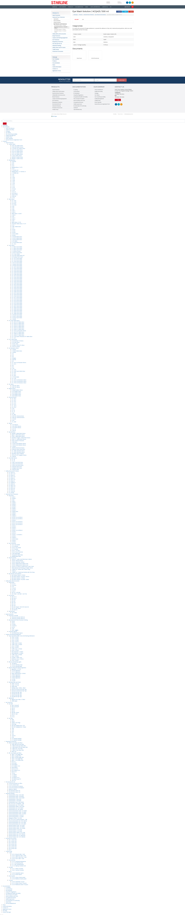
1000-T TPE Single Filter (17, 758)
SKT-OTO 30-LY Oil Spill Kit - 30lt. (16, 803)
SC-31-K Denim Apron (17, 874)
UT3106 (13, 679)
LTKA (13, 628)
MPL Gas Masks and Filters (15, 753)
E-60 (13, 356)
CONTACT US (105, 7)
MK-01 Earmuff (15, 705)
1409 (13, 728)
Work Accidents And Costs (79, 100)
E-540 (13, 413)
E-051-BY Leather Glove (17, 151)
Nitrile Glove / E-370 (16, 222)
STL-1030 (14, 369)
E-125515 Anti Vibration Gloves (19, 445)
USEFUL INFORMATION (95, 7)
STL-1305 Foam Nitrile (17, 281)
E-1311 (13, 184)
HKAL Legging (15, 630)
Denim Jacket (12, 876)
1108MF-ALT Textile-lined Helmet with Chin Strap (23, 572)
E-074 (13, 168)
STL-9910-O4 (12, 488)
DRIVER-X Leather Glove (17, 157)
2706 (13, 737)
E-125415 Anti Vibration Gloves (19, 443)
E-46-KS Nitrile (15, 233)
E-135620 (14, 349)
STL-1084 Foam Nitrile (17, 310)
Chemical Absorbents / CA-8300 (16, 816)
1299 (13, 730)
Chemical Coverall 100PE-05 (18, 618)
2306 (13, 719)
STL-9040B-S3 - (12, 482)
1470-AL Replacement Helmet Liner (20, 563)
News (53, 65)
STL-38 (13, 459)
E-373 (13, 225)
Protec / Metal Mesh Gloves (18, 436)
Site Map (5, 910)
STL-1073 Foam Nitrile (17, 300)
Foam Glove (11, 245)
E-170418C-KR (15, 170)
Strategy (96, 93)
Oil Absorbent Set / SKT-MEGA (16, 809)
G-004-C (13, 497)
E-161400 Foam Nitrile (17, 314)
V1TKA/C (14, 624)
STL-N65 (14, 414)
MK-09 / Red (14, 714)
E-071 (13, 164)
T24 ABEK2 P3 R (15, 777)
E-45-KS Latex (15, 343)
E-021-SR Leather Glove (17, 154)
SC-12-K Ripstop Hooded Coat (19, 865)
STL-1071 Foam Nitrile (17, 297)
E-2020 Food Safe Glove (17, 463)
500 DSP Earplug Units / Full (18, 725)
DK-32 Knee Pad (12, 847)
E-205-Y (13, 210)
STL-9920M (11, 492)
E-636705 (14, 456)
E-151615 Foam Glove (17, 252)
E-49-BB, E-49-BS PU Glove (18, 345)
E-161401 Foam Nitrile (17, 316)
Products (54, 61)
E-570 (13, 420)
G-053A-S (14, 527)
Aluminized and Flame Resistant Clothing (18, 620)
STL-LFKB (14, 202)
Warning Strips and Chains (15, 682)
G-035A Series (15, 539)
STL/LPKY (14, 203)
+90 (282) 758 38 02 (119, 94)
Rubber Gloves (12, 388)
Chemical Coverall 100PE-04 (18, 617)
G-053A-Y (14, 529)
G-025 (13, 500)
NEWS (86, 7)
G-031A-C (14, 533)
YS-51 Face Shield (16, 544)
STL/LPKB (14, 205)
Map (118, 100)
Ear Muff (11, 704)
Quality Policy (98, 100)
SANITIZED (8, 902)
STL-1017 (14, 338)
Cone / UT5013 (15, 647)
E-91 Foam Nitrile (16, 254)
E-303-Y (13, 219)
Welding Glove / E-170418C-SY (19, 171)
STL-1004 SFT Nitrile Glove (18, 326)
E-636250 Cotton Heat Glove (18, 449)
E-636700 (14, 359)
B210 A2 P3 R (15, 769)
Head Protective (57, 22)
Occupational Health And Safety (81, 96)
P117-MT (14, 589)
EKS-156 (13, 605)
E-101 (13, 174)
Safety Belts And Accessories (58, 95)
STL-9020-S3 (12, 475)
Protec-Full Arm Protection (18, 440)
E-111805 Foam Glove (17, 249)
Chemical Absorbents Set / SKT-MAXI (17, 824)
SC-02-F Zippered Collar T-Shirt (19, 855)
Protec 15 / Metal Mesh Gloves (19, 439)
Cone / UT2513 (15, 641)
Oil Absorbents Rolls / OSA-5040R (16, 798)
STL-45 (13, 461)
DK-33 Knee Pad (12, 848)
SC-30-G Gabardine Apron (18, 873)
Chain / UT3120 (15, 685)
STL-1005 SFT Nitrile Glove (18, 328)
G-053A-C (14, 526)
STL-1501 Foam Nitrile (17, 293)
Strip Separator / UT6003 (17, 653)
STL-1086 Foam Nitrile (17, 313)
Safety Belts (11, 582)
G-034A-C (14, 505)
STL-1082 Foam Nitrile (17, 307)
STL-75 (13, 411)
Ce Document (76, 91)
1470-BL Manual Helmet (17, 560)
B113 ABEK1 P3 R (16, 766)
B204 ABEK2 (14, 767)
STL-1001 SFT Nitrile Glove (18, 322)
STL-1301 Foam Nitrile (17, 275)
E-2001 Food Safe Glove (17, 462)
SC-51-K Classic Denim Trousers (19, 883)
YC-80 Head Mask (16, 553)
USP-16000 (14, 612)
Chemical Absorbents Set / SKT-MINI (17, 822)
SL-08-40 (14, 430)
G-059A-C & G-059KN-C (17, 530)
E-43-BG (13, 232)
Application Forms (56, 70)
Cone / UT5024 (15, 650)
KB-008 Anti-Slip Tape (17, 696)
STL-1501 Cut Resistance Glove (19, 380)
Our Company (55, 59)
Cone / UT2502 (15, 638)
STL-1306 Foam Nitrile (17, 283)
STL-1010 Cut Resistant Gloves (19, 330)
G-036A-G (14, 537)
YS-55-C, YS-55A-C (16, 550)
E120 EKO (14, 585)
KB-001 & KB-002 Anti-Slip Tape (19, 689)
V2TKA (13, 627)
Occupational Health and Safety (13, 893)
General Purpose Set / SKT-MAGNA (17, 837)
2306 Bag (14, 724)
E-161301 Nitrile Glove (17, 238)
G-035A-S (14, 540)
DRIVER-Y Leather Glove (17, 158)
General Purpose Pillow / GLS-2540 (17, 832)
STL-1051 (14, 374)
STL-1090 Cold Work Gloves (18, 452)
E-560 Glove (14, 442)
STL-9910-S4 (12, 489)
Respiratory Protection (57, 41)
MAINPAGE (54, 7)
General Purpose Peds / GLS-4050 (17, 825)
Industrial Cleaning (56, 45)
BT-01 (13, 715)
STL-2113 (14, 407)
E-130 (13, 368)
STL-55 (13, 410)
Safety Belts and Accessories (59, 33)
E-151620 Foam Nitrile (17, 265)
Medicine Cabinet (13, 789)
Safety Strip (14, 686)
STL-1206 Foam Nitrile (17, 274)
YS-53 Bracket (15, 546)
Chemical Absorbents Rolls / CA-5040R (18, 811)
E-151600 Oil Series (16, 251)
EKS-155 (13, 604)
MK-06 (13, 711)
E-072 (13, 166)
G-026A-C (14, 504)
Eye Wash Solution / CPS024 (60, 29)
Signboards (11, 698)
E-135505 (14, 319)
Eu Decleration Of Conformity (80, 106)
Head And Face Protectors (89, 14)
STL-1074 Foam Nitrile (17, 301)
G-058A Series (15, 511)
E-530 (13, 408)
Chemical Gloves (12, 397)
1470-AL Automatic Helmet (18, 562)
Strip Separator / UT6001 (17, 651)
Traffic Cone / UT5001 (17, 643)
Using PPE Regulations (11, 892)
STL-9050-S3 (12, 484)
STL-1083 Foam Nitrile (17, 309)
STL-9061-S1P (12, 485)
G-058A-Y (14, 514)
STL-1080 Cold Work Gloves (18, 450)
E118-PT (14, 591)
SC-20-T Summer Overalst (18, 870)
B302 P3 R (14, 771)
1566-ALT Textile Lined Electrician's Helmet (22, 559)
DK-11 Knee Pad (12, 839)
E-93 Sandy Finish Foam (17, 257)
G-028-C (13, 501)
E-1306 (13, 180)
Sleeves (10, 423)
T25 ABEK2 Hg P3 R (16, 779)
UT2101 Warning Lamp (17, 664)
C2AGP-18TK (15, 194)
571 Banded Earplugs (16, 738)
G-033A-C (14, 536)
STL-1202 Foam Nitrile (17, 268)
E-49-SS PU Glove (16, 346)
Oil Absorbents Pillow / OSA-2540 (16, 806)
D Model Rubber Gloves (17, 390)
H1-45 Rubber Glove (16, 391)
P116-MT (14, 588)
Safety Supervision (78, 104)
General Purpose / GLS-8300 (15, 831)
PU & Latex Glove (13, 339)
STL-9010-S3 (12, 472)
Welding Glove (12, 160)
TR (132, 6)
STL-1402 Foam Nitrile (17, 286)
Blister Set (14, 751)
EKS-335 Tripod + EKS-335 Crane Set (20, 607)
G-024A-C (14, 531)
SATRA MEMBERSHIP (11, 903)
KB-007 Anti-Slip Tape (17, 695)
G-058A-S (14, 513)
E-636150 (14, 196)
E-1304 (13, 179)
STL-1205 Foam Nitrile (17, 273)
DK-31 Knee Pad (12, 845)
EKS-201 (13, 601)
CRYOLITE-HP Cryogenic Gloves (19, 455)
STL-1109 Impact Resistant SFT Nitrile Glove (22, 336)
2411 (13, 732)
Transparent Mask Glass (17, 555)
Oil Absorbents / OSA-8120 (15, 799)
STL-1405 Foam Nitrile (17, 290)
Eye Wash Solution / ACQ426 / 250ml (60, 31)
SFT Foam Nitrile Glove (14, 320)
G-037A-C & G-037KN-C (17, 517)
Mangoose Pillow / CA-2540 (15, 818)
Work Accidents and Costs (12, 896)
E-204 (13, 209)
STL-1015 (14, 364)
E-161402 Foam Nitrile (17, 317)
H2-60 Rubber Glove (16, 395)
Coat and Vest (12, 860)
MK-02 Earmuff (15, 706)
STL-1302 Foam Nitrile (17, 277)
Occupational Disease (78, 102)
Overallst (11, 867)
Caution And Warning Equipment (59, 98)
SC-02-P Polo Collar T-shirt (18, 858)
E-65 (13, 361)
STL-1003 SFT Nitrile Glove (18, 325)
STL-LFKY (14, 200)
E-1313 (13, 186)
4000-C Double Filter (16, 756)
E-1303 (13, 177)
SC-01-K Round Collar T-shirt (18, 854)
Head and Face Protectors (58, 17)
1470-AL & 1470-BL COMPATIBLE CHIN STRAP (23, 566)
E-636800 (14, 358)
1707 (13, 734)
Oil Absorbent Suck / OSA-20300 (16, 802)
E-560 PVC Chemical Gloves (18, 417)
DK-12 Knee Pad (12, 841)
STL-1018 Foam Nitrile (17, 261)
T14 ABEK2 (14, 776)
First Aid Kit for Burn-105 (14, 792)
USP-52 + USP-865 (16, 592)
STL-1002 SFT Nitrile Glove (18, 323)
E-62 (13, 365)
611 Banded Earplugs (16, 740)
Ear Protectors (55, 39)
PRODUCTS (70, 7)
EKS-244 (13, 599)
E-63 (13, 367)
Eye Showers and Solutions (60, 24)
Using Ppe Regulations (78, 95)
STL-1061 (14, 375)
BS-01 (10, 850)
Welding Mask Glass (16, 556)
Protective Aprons (13, 631)
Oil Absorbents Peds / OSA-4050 (16, 795)
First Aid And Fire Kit (56, 104)
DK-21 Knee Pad (12, 842)
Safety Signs (14, 701)
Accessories (11, 595)
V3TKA (13, 621)
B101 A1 (14, 761)
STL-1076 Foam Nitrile (17, 304)
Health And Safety (99, 91)
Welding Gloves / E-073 (17, 167)
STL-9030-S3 (12, 478)
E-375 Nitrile (14, 241)
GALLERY (76, 19)
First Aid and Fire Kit (57, 43)
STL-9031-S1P (12, 479)
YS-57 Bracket (15, 549)
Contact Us (55, 68)
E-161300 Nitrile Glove (17, 236)
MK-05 (13, 709)
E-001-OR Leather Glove (17, 145)
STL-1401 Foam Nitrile (17, 284)
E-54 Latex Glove (16, 342)
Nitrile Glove (11, 199)
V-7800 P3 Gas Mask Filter (18, 750)
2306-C (13, 721)
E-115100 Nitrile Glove (17, 242)
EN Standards (9, 890)
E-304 (13, 220)
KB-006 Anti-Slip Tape (17, 693)
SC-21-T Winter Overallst (17, 868)
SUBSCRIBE (122, 80)
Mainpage (54, 57)
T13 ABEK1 (14, 774)
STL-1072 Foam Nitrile (17, 299)
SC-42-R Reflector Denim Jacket (19, 878)
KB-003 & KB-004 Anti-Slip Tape (19, 690)
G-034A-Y (14, 507)
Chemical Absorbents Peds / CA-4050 (17, 812)
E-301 (13, 216)
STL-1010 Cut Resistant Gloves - (19, 362)
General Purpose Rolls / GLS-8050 (16, 826)
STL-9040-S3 (12, 481)
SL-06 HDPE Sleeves (16, 426)
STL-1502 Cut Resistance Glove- (19, 381)
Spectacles (56, 19)
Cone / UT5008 (15, 646)
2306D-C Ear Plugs (16, 722)
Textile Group (55, 49)
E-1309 (13, 183)
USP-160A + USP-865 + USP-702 (19, 594)
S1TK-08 (14, 189)
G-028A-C (14, 502)
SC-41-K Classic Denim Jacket (18, 877)
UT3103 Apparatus (16, 670)
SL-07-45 (14, 429)
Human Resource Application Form (102, 104)
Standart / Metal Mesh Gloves (19, 433)
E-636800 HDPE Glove (17, 468)
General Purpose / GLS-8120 (15, 829)
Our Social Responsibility (100, 96)
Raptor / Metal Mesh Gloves (18, 435)
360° (83, 19)
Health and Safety (10, 129)
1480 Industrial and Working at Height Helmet (22, 568)
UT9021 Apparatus (16, 675)
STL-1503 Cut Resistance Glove (19, 382)
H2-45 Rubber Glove (16, 393)
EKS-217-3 (14, 596)
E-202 (13, 206)
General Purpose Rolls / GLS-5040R (17, 828)
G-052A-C (14, 520)
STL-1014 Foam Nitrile (17, 260)
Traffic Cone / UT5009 (17, 644)
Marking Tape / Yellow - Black (18, 688)
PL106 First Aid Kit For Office (15, 783)
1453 (13, 731)
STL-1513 (14, 404)
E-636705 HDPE (15, 469)
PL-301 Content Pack (14, 784)
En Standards (76, 93)
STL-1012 (14, 244)
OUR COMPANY (62, 7)
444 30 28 (127, 7)
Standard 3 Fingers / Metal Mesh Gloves (21, 437)
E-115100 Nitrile (15, 377)
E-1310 (13, 187)
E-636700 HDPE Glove (17, 466)
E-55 (13, 355)
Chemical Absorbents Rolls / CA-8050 (17, 813)
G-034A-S (14, 542)
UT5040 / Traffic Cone (17, 657)
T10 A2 (13, 773)
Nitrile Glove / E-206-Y (17, 213)
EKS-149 (13, 602)
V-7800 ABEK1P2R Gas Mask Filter (20, 747)
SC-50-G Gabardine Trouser (18, 881)
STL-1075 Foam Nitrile (17, 303)
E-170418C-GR (15, 173)
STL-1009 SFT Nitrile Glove (18, 335)
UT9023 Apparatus (16, 677)
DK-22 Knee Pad (12, 844)
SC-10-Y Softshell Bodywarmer (19, 861)
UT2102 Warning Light (17, 666)
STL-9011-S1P (12, 474)
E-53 (13, 354)
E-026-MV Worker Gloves (17, 147)
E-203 (13, 207)
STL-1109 (14, 378)
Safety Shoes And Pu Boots (58, 91)
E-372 (13, 228)
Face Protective (57, 20)
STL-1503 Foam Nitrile (17, 294)
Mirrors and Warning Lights (15, 662)
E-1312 (13, 197)
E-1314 (13, 190)
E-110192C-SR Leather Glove (18, 148)
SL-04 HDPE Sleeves (16, 427)
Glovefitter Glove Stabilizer (18, 453)
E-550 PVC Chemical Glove (18, 416)
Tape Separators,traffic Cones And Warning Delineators (22, 636)
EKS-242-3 (14, 598)
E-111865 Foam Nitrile (17, 248)
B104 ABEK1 (14, 764)
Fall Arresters (12, 611)
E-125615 (14, 446)
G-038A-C (14, 508)
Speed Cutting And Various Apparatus (17, 667)
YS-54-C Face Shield (16, 547)
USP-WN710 (14, 610)
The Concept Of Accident (79, 98)
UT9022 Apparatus (16, 676)
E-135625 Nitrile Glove (17, 351)
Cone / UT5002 (15, 656)
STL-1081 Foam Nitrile (17, 306)
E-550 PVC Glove (15, 385)
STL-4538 (14, 422)
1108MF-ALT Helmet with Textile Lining (21, 569)
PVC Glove (11, 384)
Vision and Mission (10, 128)
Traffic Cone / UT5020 (17, 649)
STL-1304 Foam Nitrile (17, 280)
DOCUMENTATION (79, 7)
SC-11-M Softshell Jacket (17, 863)
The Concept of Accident (11, 894)
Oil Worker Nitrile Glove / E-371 (19, 223)
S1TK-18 (14, 192)
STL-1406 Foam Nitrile (17, 291)
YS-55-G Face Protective (17, 552)
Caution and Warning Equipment (59, 37)
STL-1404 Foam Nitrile (17, 288)
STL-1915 (14, 401)
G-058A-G (14, 516)
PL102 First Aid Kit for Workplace (16, 787)
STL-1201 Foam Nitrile (17, 267)
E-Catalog (76, 89)
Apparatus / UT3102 (16, 669)
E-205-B (13, 212)
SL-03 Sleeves (15, 424)
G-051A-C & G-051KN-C (17, 521)
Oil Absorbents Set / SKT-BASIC (16, 808)
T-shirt (10, 852)
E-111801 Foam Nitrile (17, 247)
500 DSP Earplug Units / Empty (19, 727)
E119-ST (13, 583)
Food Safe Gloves (13, 458)
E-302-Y (13, 218)
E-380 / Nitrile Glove (16, 226)
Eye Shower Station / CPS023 (60, 25)
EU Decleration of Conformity (13, 900)
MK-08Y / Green (15, 712)
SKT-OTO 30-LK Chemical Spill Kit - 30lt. (18, 819)
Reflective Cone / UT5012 (17, 659)
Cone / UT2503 (15, 640)
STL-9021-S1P (12, 476)
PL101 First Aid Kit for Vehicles (16, 786)
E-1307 (13, 181)
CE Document (9, 889)
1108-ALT (14, 570)
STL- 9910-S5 (12, 491)
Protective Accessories (57, 51)
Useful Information (56, 66)
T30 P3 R (14, 780)
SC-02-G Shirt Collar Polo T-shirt (19, 857)
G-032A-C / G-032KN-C (17, 534)
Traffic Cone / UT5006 (17, 654)
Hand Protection (56, 15)
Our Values (97, 95)
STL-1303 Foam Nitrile (17, 278)
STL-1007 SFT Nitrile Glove (18, 332)
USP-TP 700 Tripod (16, 608)
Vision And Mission (99, 89)
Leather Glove (12, 144)
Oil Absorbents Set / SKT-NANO (16, 805)
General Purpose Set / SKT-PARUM (17, 834)
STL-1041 (14, 372)
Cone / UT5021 (15, 660)
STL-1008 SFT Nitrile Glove (18, 333)
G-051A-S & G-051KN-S (17, 523)
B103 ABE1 (14, 763)
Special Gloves (12, 432)
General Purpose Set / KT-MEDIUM (17, 835)
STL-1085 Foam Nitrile (17, 312)
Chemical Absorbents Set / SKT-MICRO (18, 821)
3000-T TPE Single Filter (17, 754)
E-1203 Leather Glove (17, 155)
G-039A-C (14, 510)
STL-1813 (14, 398)
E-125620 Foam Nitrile (17, 264)
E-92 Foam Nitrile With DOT (18, 255)
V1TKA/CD (14, 625)
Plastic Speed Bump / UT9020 (19, 673)
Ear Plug (11, 718)
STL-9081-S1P (12, 487)
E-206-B (13, 215)
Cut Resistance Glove (14, 348)
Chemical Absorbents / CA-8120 (16, 815)
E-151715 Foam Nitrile (17, 262)
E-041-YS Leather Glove (17, 153)
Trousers (11, 880)
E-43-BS (13, 231)
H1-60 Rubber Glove (16, 394)
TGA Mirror (14, 663)
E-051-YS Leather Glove (17, 150)
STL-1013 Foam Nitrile (17, 258)
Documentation (56, 63)
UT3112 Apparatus (16, 672)
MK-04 (13, 708)
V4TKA (13, 623)
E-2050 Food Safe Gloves (17, 465)
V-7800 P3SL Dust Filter (17, 748)
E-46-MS (14, 235)
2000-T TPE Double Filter (17, 760)
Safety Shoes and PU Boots (58, 47)
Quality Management (99, 98)
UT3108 (13, 680)
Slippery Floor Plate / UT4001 (18, 699)
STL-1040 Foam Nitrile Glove (18, 371)
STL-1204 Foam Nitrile (17, 271)
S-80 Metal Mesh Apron (17, 633)
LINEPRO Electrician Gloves (18, 448)
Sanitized (76, 107)
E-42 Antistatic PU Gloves (17, 341)
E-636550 (14, 161)
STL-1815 (14, 400)
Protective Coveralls (13, 615)
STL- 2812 (14, 406)
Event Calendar (98, 102)
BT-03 (13, 717)
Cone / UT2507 (15, 637)
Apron (10, 871)
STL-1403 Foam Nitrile (17, 287)
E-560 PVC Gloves (16, 387)
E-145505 (14, 352)
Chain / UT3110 (15, 683)
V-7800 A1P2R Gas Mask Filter (19, 745)
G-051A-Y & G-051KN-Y (17, 524)
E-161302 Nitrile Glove (17, 239)
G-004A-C (14, 498)
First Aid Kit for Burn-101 (14, 790)
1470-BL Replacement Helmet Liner (20, 565)
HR (110, 7)
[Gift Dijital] (54, 116)
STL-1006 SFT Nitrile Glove (18, 329)
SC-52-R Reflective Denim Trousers (20, 884)
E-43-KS (13, 229)
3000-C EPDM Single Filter (18, 757)
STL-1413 (14, 403)
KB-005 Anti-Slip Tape (17, 692)
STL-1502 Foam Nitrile (17, 296)
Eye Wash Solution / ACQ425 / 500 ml (61, 27)
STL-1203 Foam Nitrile (17, 270)
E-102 (13, 176)
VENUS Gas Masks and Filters (15, 743)
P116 (13, 586)
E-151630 (14, 419)
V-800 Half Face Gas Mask (18, 744)
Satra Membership (78, 109)
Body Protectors (56, 35)
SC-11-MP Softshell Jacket (18, 864)
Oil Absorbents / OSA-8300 (15, 800)
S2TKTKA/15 (14, 193)
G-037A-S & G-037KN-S (17, 518)
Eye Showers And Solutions (100, 14)
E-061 (13, 163)
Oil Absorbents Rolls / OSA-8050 (16, 796)
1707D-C (14, 735)
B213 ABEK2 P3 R (16, 770)
